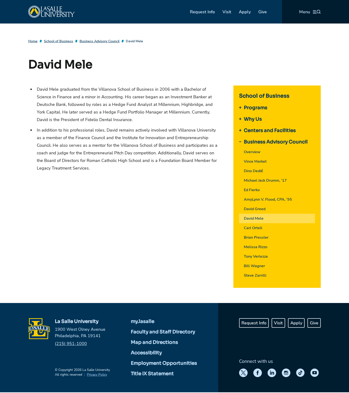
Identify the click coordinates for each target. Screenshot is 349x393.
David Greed (254, 209)
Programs (255, 108)
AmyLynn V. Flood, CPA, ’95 (268, 199)
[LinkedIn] (272, 373)
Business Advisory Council (99, 41)
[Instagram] (286, 373)
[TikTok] (300, 373)
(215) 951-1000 (71, 343)
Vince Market (255, 161)
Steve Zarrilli (255, 275)
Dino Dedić (253, 171)
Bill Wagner (254, 266)
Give (262, 12)
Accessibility (146, 353)
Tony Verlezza (256, 256)
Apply (245, 12)
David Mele (134, 41)
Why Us (253, 119)
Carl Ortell (253, 228)
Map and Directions (154, 342)
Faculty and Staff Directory (163, 332)
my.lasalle (142, 321)
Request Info (202, 12)
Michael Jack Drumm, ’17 (265, 180)
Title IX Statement (152, 374)
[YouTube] (314, 373)
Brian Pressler (256, 237)
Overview (252, 152)
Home (33, 41)
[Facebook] (257, 373)
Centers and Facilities (270, 130)
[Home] (51, 12)
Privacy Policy (97, 374)
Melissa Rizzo (255, 247)
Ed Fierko (252, 190)
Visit (226, 12)
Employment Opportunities (164, 363)
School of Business (58, 41)
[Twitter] (243, 373)
